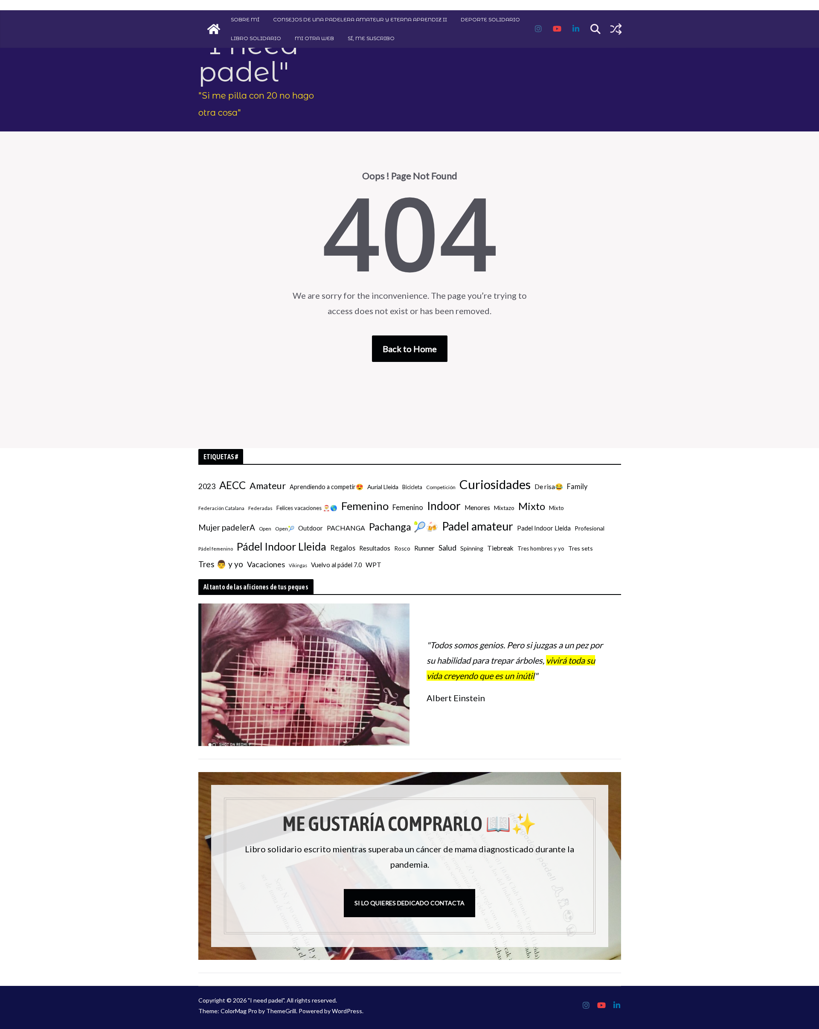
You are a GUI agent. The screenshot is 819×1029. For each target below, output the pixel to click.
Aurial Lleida (382, 486)
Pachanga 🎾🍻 (403, 527)
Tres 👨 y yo (220, 564)
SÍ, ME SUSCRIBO (371, 38)
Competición (441, 487)
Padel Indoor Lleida (544, 528)
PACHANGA (346, 528)
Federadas (260, 508)
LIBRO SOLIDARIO (256, 38)
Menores (477, 507)
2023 (206, 486)
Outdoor (310, 528)
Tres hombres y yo (540, 548)
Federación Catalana (221, 508)
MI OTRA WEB (314, 38)
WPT (373, 564)
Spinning (471, 548)
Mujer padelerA (226, 527)
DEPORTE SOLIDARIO (490, 19)
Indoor (444, 506)
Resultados (374, 548)
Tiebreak (500, 548)
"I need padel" (248, 58)
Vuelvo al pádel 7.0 (336, 564)
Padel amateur (477, 526)
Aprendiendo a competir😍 (326, 486)
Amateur (268, 485)
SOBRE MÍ (245, 19)
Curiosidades (495, 484)
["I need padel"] (213, 29)
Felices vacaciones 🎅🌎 (306, 507)
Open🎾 (284, 528)
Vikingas (298, 565)
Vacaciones (266, 564)
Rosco (402, 548)
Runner (424, 548)
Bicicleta (412, 487)
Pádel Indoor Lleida (281, 546)
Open (265, 528)
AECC (232, 485)
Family (577, 486)
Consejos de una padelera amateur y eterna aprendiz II (360, 19)
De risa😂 (548, 486)
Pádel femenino (215, 548)
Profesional (589, 528)
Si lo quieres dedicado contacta (409, 903)
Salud (447, 547)
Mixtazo (504, 507)
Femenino (365, 505)
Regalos (342, 548)
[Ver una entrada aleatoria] (616, 29)
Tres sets (580, 548)
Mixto (531, 506)
